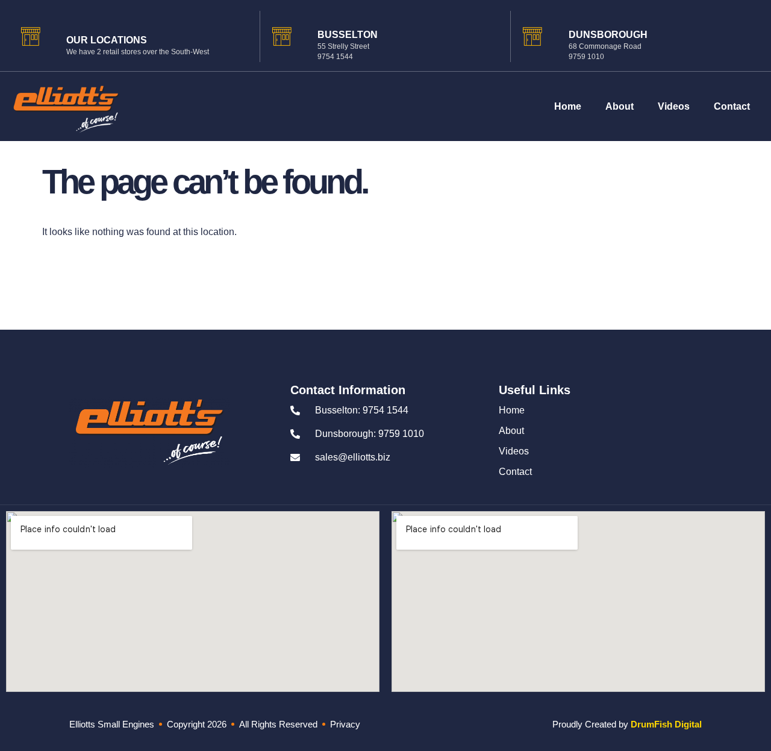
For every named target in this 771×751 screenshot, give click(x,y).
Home (567, 106)
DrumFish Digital (666, 724)
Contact (732, 106)
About (619, 106)
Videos (674, 106)
